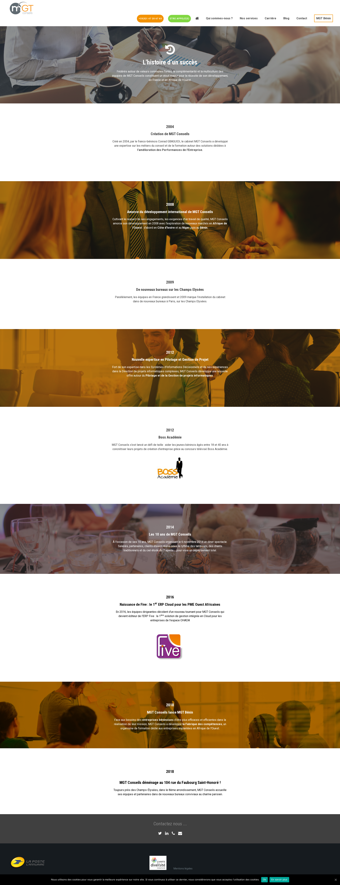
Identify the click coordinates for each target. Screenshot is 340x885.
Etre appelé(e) (179, 18)
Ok (264, 879)
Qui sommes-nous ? (219, 18)
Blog (286, 18)
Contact (301, 18)
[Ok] (335, 879)
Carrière (270, 18)
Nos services (249, 18)
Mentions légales (183, 868)
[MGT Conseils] (21, 8)
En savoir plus (279, 879)
